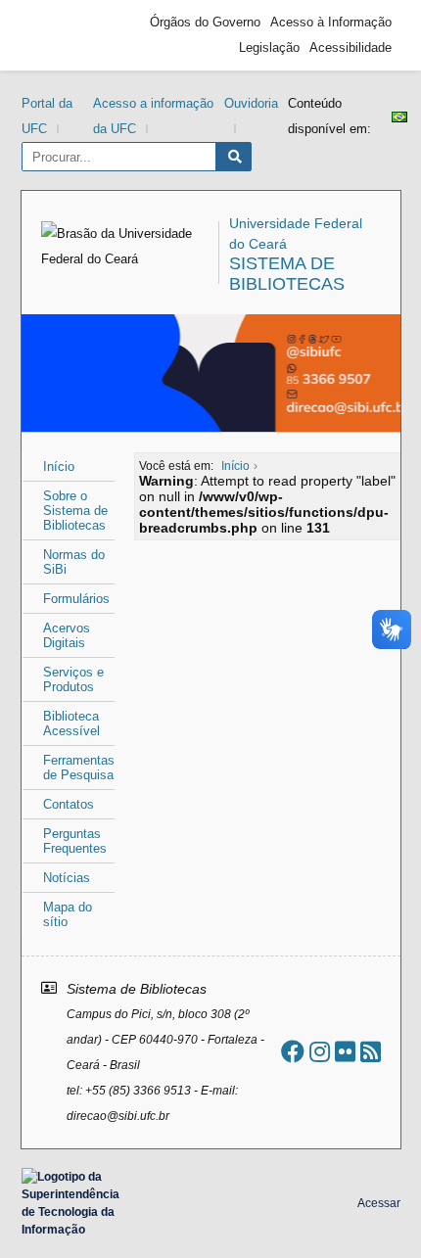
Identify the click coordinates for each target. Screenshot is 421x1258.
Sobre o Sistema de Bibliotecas (75, 511)
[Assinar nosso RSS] (370, 1052)
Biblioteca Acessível (71, 723)
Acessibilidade (350, 47)
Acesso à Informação (331, 22)
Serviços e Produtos (73, 679)
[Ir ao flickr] (345, 1052)
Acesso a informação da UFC (153, 116)
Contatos (68, 804)
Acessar (378, 1203)
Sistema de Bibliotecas (287, 274)
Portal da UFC (47, 116)
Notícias (66, 877)
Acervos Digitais (66, 635)
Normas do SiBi (74, 562)
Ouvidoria (251, 103)
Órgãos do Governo (205, 22)
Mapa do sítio (67, 914)
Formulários (76, 598)
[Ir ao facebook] (292, 1052)
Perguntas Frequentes (75, 841)
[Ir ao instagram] (319, 1052)
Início (58, 466)
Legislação (269, 47)
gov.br (65, 35)
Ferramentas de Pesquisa (79, 767)
